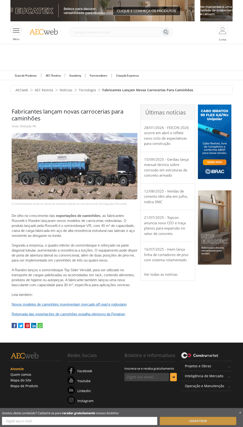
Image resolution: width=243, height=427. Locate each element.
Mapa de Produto (24, 386)
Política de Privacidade (70, 417)
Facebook (84, 371)
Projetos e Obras (198, 366)
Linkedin (84, 391)
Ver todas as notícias (161, 274)
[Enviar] (173, 377)
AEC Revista (53, 75)
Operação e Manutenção (204, 386)
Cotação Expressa (127, 75)
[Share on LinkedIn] (33, 327)
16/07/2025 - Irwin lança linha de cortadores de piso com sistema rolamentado (166, 254)
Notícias (66, 90)
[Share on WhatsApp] (40, 327)
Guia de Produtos (26, 75)
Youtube (84, 381)
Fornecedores (98, 75)
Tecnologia (87, 90)
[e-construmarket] (200, 355)
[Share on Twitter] (20, 327)
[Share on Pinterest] (27, 327)
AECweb (21, 90)
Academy (75, 75)
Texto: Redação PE (24, 126)
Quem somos (20, 374)
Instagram (85, 401)
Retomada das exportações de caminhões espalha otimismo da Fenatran (68, 314)
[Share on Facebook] (14, 327)
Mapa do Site (20, 380)
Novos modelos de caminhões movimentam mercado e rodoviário (69, 304)
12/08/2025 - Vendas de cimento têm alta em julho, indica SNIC (166, 196)
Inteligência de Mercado (204, 376)
